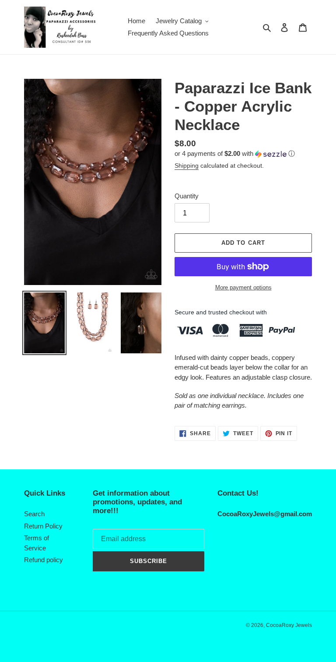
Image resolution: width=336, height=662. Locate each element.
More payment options (243, 287)
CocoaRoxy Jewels (289, 625)
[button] (235, 154)
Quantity (187, 196)
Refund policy (43, 559)
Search (34, 514)
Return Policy (43, 526)
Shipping (187, 165)
